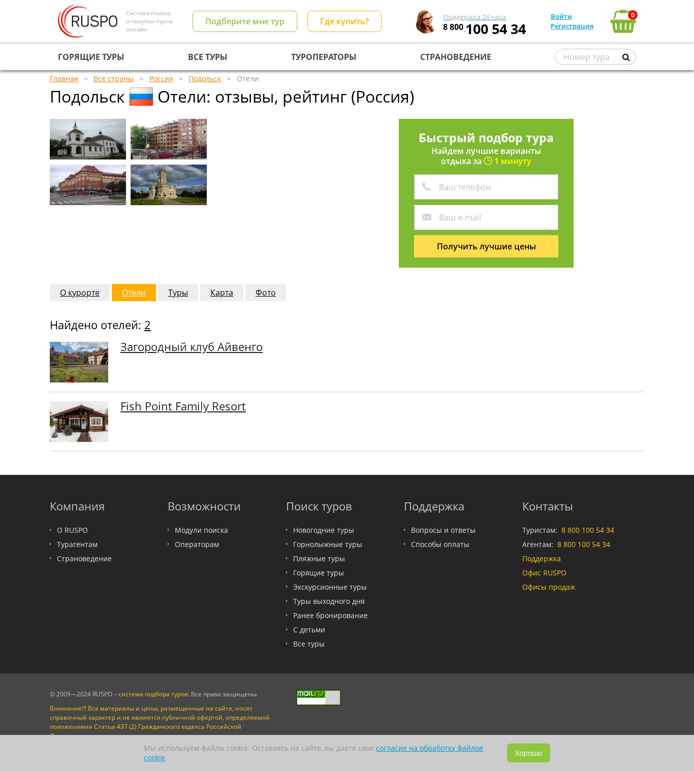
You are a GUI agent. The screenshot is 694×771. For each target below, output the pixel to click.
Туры (178, 292)
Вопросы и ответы (443, 530)
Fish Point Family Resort (183, 406)
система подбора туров (153, 694)
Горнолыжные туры (327, 544)
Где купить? (344, 21)
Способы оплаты (440, 544)
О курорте (80, 292)
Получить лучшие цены (486, 246)
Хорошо (528, 753)
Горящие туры (318, 572)
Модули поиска (201, 530)
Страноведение (84, 558)
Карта (221, 292)
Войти (561, 16)
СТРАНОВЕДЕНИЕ (455, 56)
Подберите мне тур (245, 21)
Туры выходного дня (329, 601)
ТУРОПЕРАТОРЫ (324, 56)
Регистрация (572, 25)
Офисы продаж (548, 587)
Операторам (197, 544)
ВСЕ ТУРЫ (208, 56)
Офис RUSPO (544, 572)
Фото (266, 292)
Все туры (309, 644)
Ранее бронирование (330, 615)
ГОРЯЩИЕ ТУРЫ (91, 56)
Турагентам (77, 544)
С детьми (309, 629)
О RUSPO (72, 530)
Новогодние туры (323, 530)
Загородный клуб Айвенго (191, 347)
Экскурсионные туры (330, 587)
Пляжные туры (319, 558)
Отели (134, 292)
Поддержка (541, 558)
